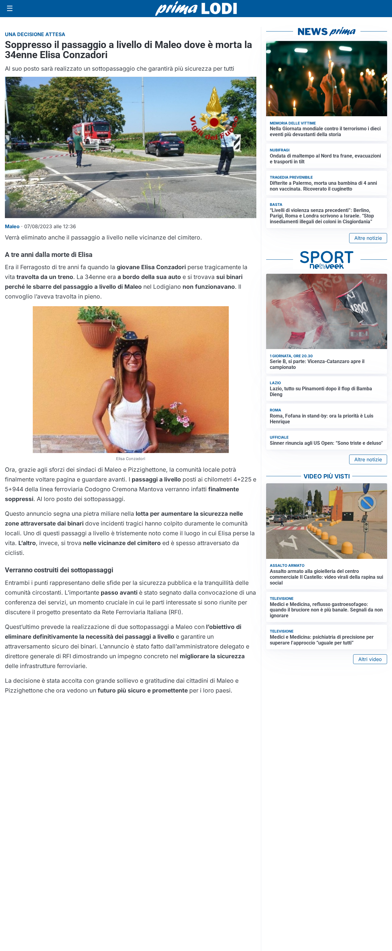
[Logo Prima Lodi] (196, 8)
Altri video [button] (370, 659)
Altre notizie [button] (368, 238)
